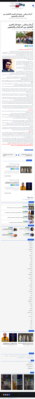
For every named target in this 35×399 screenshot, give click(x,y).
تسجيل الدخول (30, 362)
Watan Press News (29, 29)
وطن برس (16, 163)
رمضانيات (31, 289)
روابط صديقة (30, 291)
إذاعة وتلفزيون (30, 249)
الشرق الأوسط (30, 274)
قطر (31, 306)
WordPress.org (30, 368)
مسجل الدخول (27, 199)
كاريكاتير (31, 308)
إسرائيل (31, 251)
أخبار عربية (13, 179)
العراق (24, 211)
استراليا (26, 227)
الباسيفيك (31, 264)
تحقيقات (22, 29)
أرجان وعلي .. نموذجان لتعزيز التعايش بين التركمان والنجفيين (17, 18)
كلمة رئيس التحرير (29, 312)
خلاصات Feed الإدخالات (29, 364)
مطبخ (31, 320)
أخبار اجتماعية (30, 241)
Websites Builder (28, 394)
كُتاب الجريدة (30, 310)
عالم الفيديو (30, 299)
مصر (31, 318)
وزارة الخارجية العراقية (20, 357)
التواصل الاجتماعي (29, 268)
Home (26, 18)
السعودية (24, 216)
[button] (1, 202)
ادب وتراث (26, 221)
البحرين (31, 266)
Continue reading (7, 175)
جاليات (31, 287)
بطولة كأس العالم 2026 (29, 357)
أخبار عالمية (30, 243)
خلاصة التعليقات (30, 366)
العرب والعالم (30, 278)
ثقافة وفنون (10, 163)
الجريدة (31, 270)
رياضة (31, 293)
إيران (31, 253)
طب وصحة (30, 297)
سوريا (31, 295)
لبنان (31, 314)
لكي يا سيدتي (30, 316)
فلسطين (31, 304)
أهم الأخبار (25, 29)
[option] (17, 207)
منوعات (31, 327)
